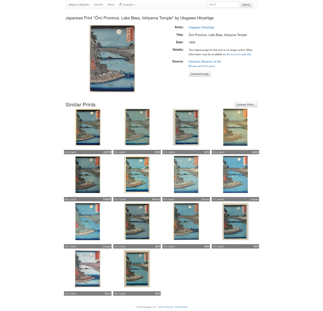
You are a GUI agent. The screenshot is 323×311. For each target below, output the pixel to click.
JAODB (107, 152)
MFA (157, 152)
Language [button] (127, 4)
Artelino (156, 199)
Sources (98, 4)
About (111, 4)
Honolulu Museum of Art (205, 61)
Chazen (205, 199)
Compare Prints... (246, 104)
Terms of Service (165, 306)
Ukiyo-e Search (78, 4)
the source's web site (238, 54)
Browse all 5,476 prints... (203, 66)
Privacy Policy (181, 306)
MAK (206, 246)
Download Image (200, 73)
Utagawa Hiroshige (201, 27)
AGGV (255, 152)
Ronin (108, 293)
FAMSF (107, 199)
